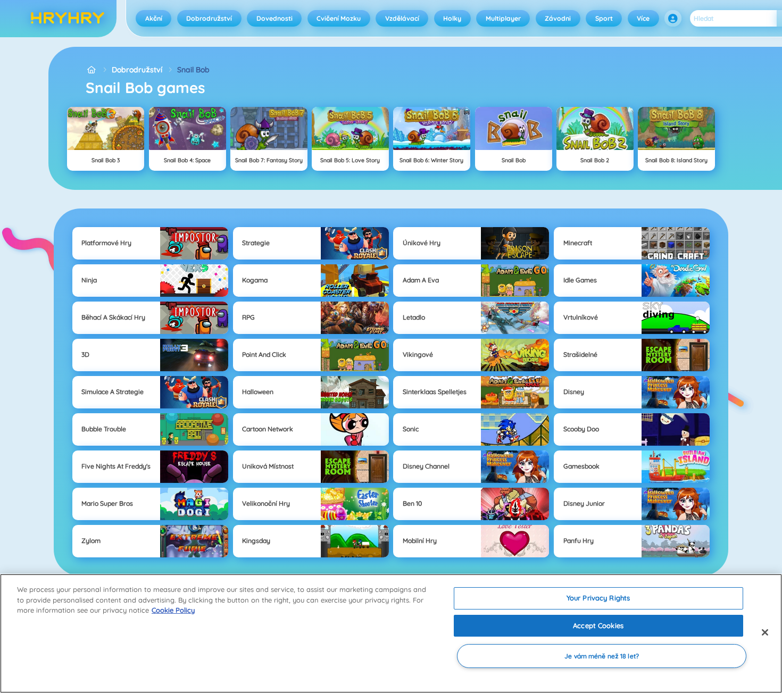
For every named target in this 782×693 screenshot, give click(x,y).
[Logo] (67, 18)
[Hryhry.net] (91, 70)
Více (643, 18)
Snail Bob (193, 69)
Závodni (558, 18)
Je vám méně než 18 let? (601, 656)
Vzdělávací (402, 18)
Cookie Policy (173, 610)
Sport (604, 18)
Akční (153, 18)
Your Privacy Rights (598, 598)
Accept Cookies (598, 625)
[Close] (765, 632)
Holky (452, 18)
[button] (672, 18)
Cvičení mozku (339, 18)
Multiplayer (503, 18)
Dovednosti (274, 18)
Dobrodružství (209, 18)
